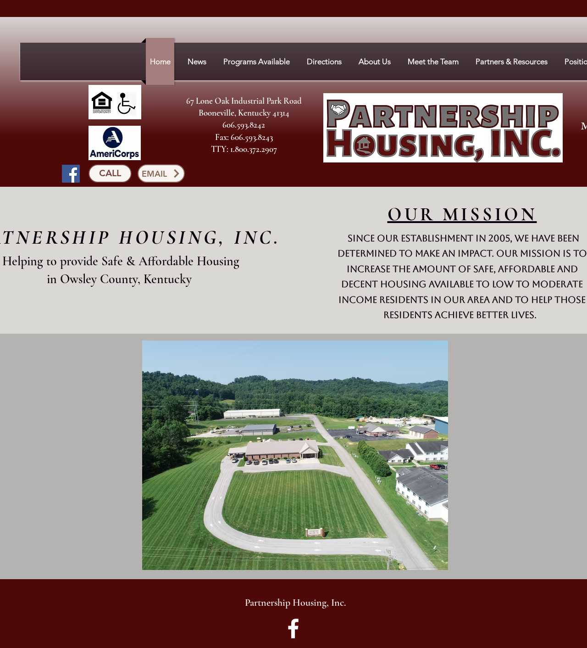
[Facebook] (71, 174)
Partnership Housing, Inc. (295, 603)
